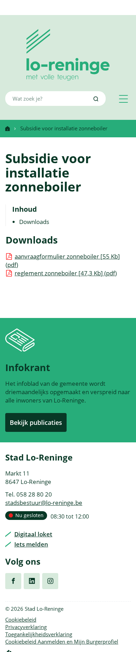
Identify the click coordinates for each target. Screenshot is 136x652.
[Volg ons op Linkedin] (32, 581)
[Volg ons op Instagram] (50, 581)
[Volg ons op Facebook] (13, 581)
